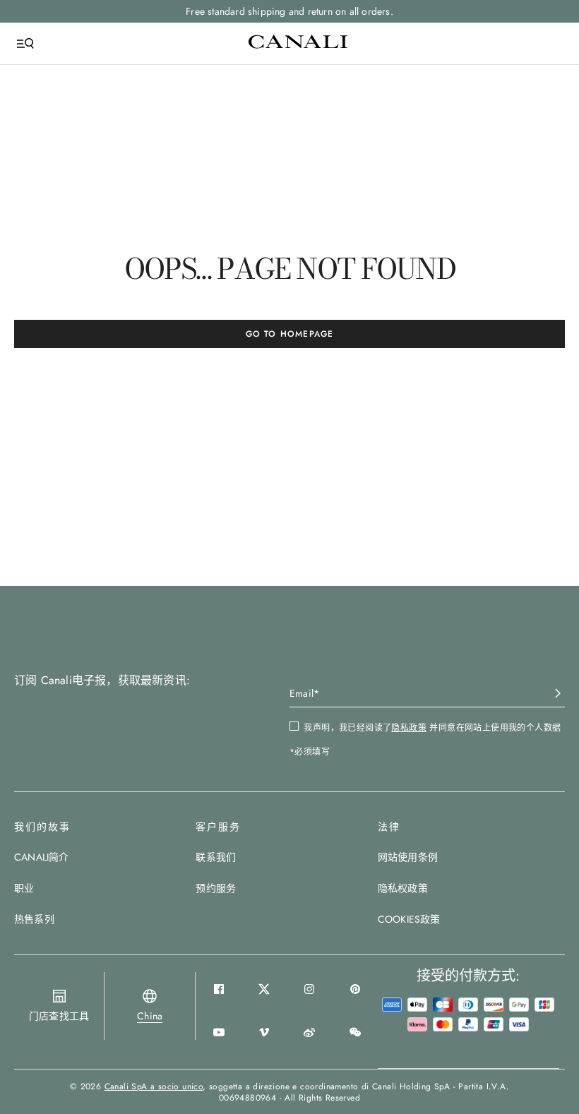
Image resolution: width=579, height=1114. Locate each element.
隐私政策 (408, 727)
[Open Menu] (25, 44)
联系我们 (216, 857)
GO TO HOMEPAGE (290, 334)
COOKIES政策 (409, 919)
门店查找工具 (59, 1016)
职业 (24, 888)
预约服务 (216, 888)
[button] (149, 1016)
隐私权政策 (403, 888)
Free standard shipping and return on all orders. (289, 11)
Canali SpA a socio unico (154, 1086)
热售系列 (34, 919)
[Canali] (298, 43)
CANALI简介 (41, 857)
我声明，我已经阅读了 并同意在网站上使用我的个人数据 (432, 727)
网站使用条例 (408, 857)
